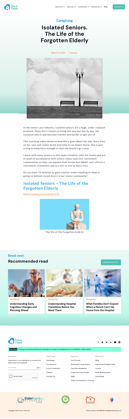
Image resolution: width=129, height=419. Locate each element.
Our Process (75, 360)
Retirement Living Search (80, 364)
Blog (97, 360)
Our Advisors (51, 364)
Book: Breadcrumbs (102, 372)
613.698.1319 (101, 410)
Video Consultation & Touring (82, 380)
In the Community (53, 368)
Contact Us (118, 7)
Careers (49, 372)
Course (98, 368)
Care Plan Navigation (79, 368)
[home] (13, 6)
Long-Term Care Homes (80, 372)
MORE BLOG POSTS (110, 262)
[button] (60, 7)
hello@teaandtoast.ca (113, 410)
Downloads (99, 376)
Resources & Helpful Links (105, 364)
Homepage (50, 360)
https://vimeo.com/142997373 (41, 194)
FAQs (73, 376)
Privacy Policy (91, 410)
